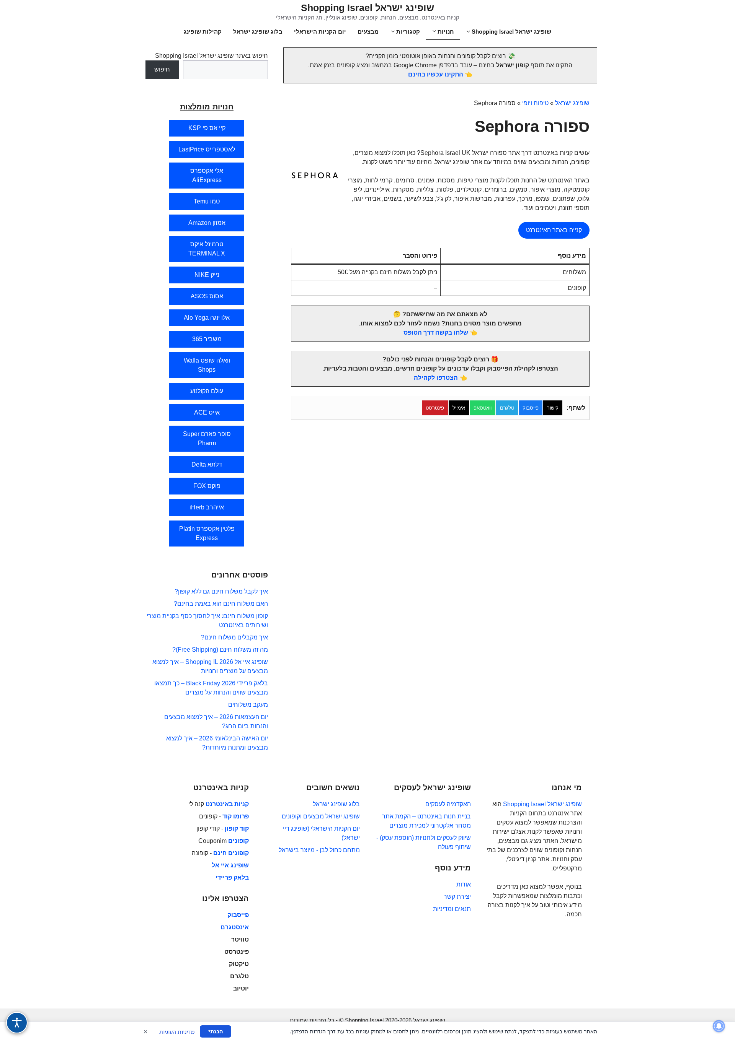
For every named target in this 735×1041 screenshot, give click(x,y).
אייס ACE (207, 412)
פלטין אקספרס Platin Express (207, 533)
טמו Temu (207, 201)
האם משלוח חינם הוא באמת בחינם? (221, 603)
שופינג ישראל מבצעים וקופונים (321, 816)
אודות (463, 884)
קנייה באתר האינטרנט (554, 230)
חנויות (446, 31)
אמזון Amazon (206, 223)
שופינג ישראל (572, 103)
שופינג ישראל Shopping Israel (367, 7)
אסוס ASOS (207, 296)
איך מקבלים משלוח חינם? (234, 637)
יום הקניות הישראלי (320, 31)
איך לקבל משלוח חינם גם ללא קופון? (221, 591)
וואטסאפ (483, 408)
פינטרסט (435, 408)
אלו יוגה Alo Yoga (207, 317)
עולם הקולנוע (206, 391)
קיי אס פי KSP (206, 128)
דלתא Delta (206, 464)
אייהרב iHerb (206, 507)
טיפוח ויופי (535, 103)
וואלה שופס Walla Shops (207, 365)
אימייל (458, 408)
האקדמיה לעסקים (448, 804)
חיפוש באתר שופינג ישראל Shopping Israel (211, 55)
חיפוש (162, 69)
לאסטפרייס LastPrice (206, 149)
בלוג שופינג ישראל (258, 31)
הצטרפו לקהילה (436, 377)
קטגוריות (408, 31)
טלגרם (507, 408)
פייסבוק (531, 408)
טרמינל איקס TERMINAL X (206, 249)
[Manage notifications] (719, 1026)
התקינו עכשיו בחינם (435, 74)
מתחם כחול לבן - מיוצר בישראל (319, 850)
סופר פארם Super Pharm (207, 438)
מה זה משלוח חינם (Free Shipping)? (220, 649)
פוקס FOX (206, 486)
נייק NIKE (206, 275)
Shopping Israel (524, 804)
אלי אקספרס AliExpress (206, 175)
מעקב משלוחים (248, 704)
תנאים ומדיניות (452, 909)
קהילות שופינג (203, 31)
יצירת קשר (457, 896)
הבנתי (215, 1031)
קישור (553, 408)
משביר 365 (207, 339)
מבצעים (368, 31)
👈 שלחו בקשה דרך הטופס (440, 332)
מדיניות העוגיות (176, 1031)
